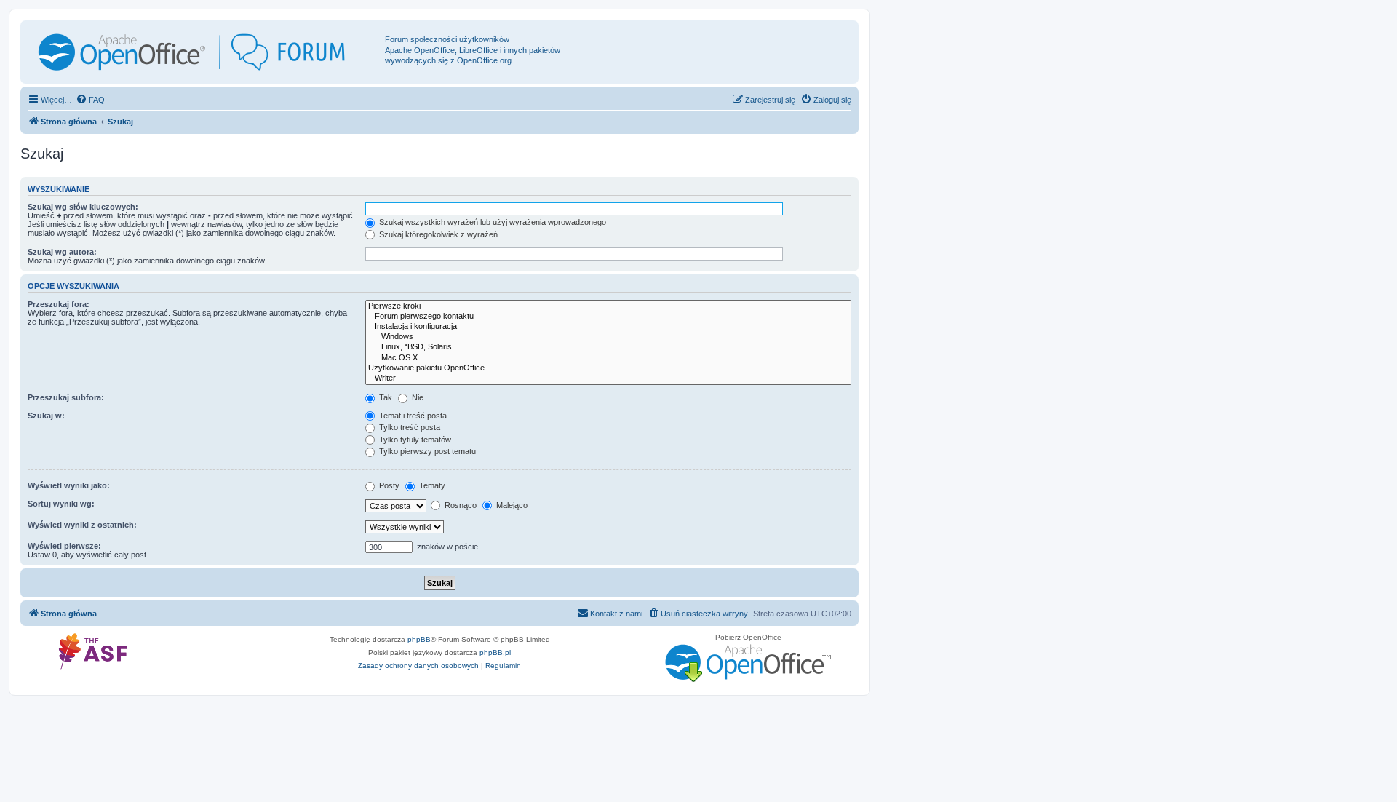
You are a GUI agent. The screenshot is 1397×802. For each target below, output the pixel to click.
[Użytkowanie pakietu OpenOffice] (608, 368)
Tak (384, 397)
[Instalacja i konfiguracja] (608, 327)
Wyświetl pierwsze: (64, 545)
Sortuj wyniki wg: (61, 503)
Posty (388, 485)
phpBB (419, 639)
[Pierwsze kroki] (608, 306)
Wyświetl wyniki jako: (69, 485)
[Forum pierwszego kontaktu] (608, 316)
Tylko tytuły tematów (414, 439)
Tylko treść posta (408, 427)
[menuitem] (90, 99)
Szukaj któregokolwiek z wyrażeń (437, 234)
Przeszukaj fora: (58, 304)
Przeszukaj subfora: (66, 397)
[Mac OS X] (608, 358)
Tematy (431, 485)
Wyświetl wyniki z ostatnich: (82, 524)
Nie (416, 397)
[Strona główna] (204, 52)
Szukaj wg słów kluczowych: (83, 206)
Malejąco (511, 505)
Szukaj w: (46, 415)
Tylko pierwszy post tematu (426, 451)
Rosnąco (459, 505)
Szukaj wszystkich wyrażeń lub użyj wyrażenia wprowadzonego (491, 222)
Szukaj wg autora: (62, 251)
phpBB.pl (495, 652)
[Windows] (608, 337)
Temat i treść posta (412, 415)
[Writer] (608, 378)
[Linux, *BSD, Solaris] (608, 347)
